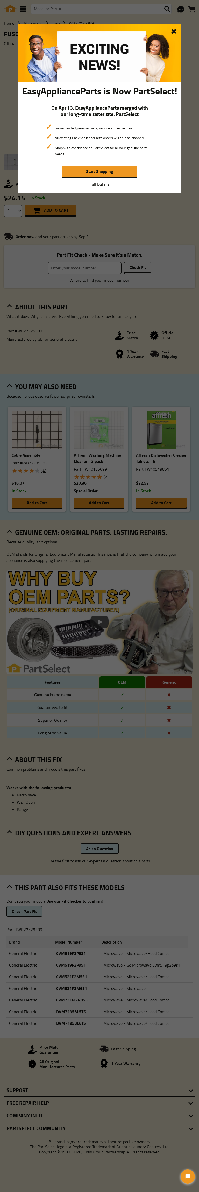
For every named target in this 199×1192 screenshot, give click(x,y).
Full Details (99, 184)
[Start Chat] (188, 1176)
